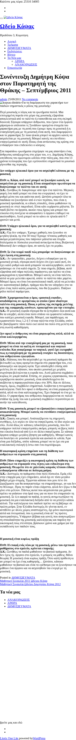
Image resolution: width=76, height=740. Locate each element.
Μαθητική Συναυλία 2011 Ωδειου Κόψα (23, 580)
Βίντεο (11, 54)
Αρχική (11, 41)
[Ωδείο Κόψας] (13, 17)
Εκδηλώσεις (14, 51)
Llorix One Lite (9, 738)
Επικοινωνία (14, 67)
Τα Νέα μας (14, 57)
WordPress (39, 738)
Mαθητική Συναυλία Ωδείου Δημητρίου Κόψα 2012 (30, 584)
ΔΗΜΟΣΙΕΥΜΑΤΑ (19, 48)
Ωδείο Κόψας (17, 26)
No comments (30, 99)
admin (3, 99)
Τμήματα (12, 44)
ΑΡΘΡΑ (20, 61)
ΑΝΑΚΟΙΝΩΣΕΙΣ (26, 64)
